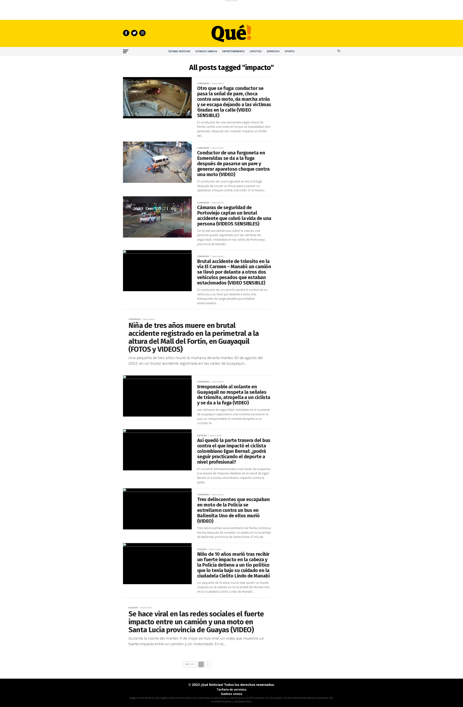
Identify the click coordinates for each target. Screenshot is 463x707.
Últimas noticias (179, 51)
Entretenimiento (233, 51)
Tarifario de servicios (232, 689)
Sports (290, 51)
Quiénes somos (231, 694)
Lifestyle (256, 51)
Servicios (273, 51)
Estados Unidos (206, 51)
